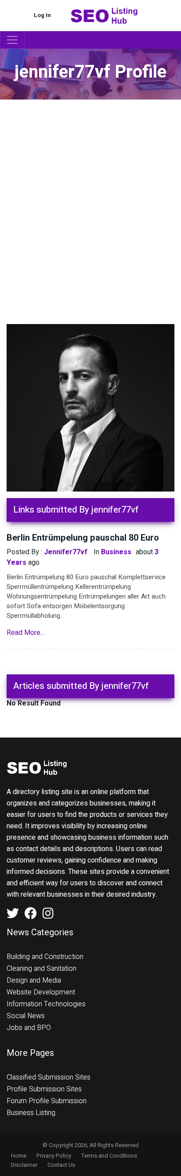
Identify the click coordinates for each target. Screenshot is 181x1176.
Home (18, 1155)
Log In (42, 15)
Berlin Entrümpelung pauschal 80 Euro (83, 537)
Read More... (25, 632)
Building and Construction (45, 956)
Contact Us (61, 1165)
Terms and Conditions (109, 1155)
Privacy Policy (53, 1155)
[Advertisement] (90, 194)
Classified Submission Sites (48, 1077)
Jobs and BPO (29, 1028)
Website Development (41, 992)
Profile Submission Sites (44, 1089)
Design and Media (34, 980)
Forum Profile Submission (47, 1101)
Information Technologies (46, 1004)
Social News (26, 1016)
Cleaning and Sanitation (41, 968)
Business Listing (31, 1113)
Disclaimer (24, 1165)
